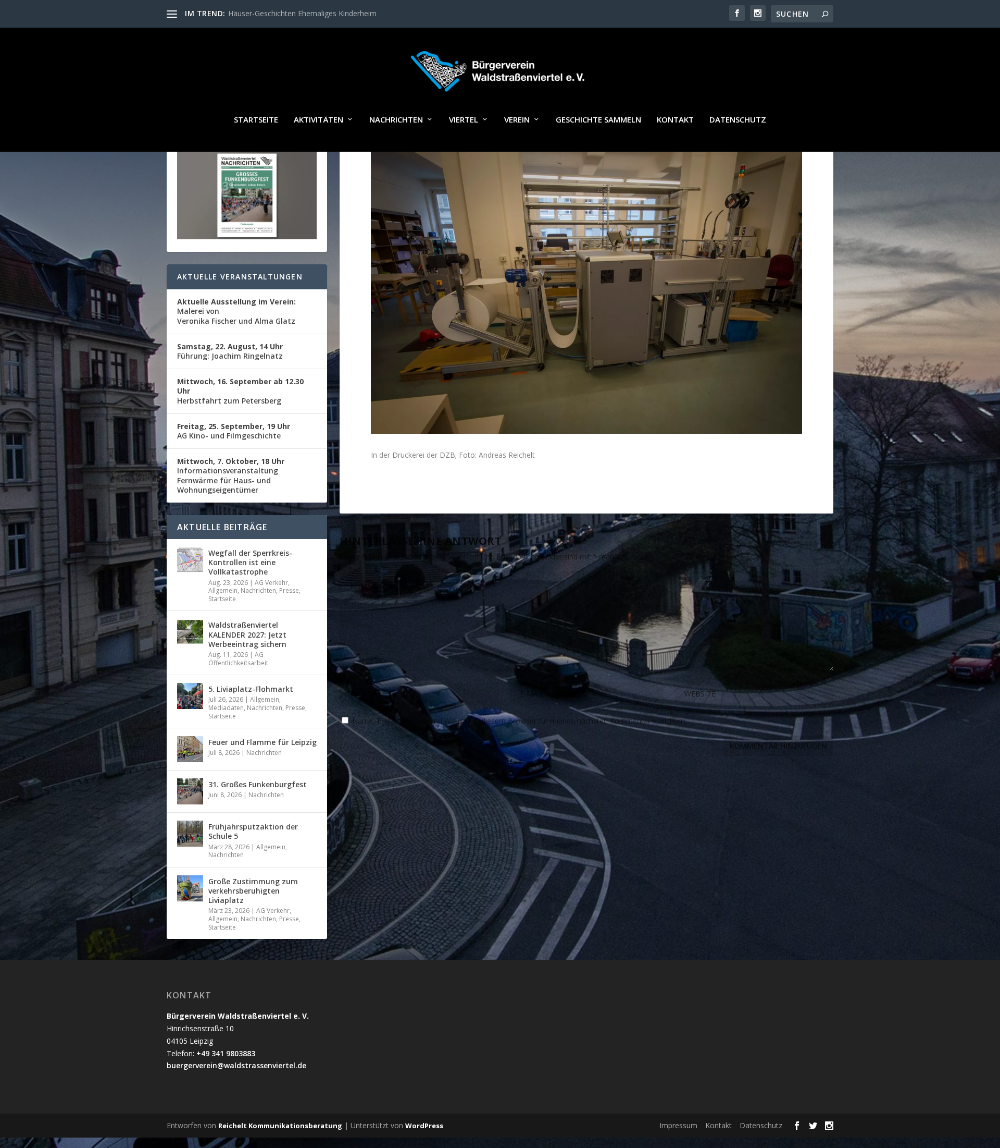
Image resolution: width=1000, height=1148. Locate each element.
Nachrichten (396, 120)
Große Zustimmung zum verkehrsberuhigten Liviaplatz (253, 890)
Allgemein (223, 590)
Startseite (256, 120)
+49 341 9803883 (225, 1053)
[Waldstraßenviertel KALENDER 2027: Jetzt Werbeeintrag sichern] (190, 632)
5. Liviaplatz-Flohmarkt (250, 689)
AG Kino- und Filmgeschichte (233, 431)
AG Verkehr (271, 582)
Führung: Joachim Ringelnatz (230, 351)
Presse (289, 590)
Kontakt (675, 120)
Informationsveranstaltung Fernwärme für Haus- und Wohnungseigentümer (230, 475)
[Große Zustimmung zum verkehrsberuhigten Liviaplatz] (190, 888)
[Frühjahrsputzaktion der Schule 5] (190, 834)
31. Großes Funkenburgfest (257, 784)
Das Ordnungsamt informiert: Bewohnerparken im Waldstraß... (333, 13)
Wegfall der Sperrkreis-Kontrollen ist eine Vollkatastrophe (250, 562)
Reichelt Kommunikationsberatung (280, 1125)
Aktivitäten (318, 120)
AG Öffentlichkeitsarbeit (238, 658)
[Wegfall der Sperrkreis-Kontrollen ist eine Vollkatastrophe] (190, 560)
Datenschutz (737, 120)
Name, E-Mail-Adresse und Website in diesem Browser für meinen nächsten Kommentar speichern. (519, 721)
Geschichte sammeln (598, 120)
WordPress (424, 1125)
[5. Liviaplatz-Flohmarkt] (190, 696)
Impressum (678, 1125)
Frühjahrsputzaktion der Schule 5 (253, 831)
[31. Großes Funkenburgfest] (190, 791)
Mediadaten (226, 707)
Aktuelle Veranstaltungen (240, 277)
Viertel (463, 120)
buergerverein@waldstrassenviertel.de (236, 1065)
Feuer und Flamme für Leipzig (262, 742)
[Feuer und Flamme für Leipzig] (190, 749)
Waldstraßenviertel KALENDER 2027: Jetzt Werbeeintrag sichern (247, 634)
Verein (517, 120)
